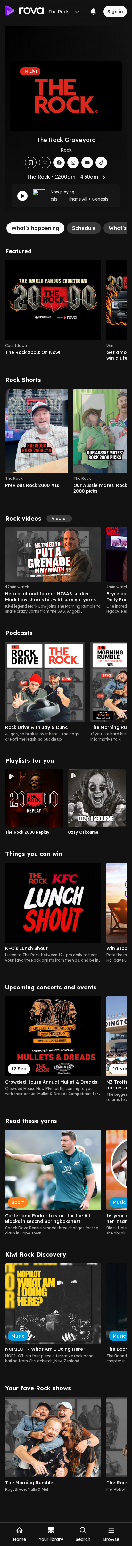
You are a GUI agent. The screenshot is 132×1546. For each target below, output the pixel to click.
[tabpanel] (66, 872)
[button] (59, 518)
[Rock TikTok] (101, 162)
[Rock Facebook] (59, 162)
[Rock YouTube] (87, 162)
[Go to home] (24, 11)
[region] (66, 311)
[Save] (31, 162)
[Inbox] (93, 11)
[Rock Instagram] (73, 162)
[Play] (22, 196)
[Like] (45, 162)
